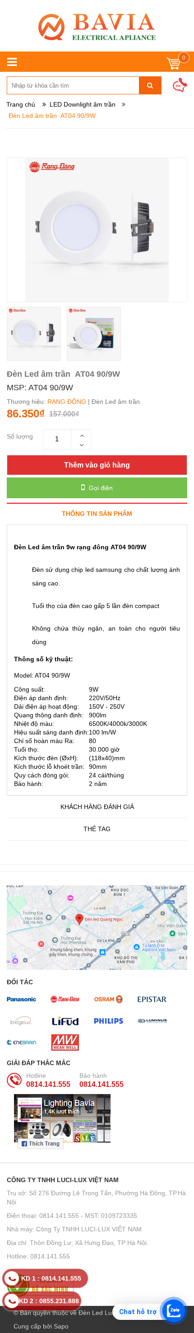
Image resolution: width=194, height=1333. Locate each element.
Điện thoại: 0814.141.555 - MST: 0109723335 (72, 1215)
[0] (173, 65)
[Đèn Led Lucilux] (97, 27)
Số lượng (20, 436)
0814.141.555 (48, 1084)
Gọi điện (100, 487)
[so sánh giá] (97, 1285)
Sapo (61, 1326)
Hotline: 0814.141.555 (38, 1256)
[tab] (97, 513)
